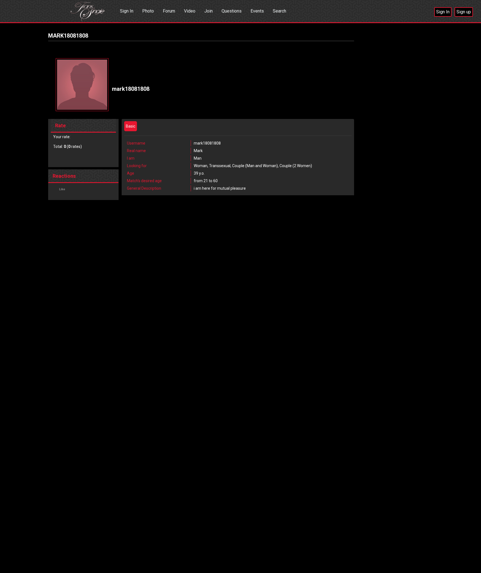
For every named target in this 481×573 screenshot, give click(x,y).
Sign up (464, 11)
